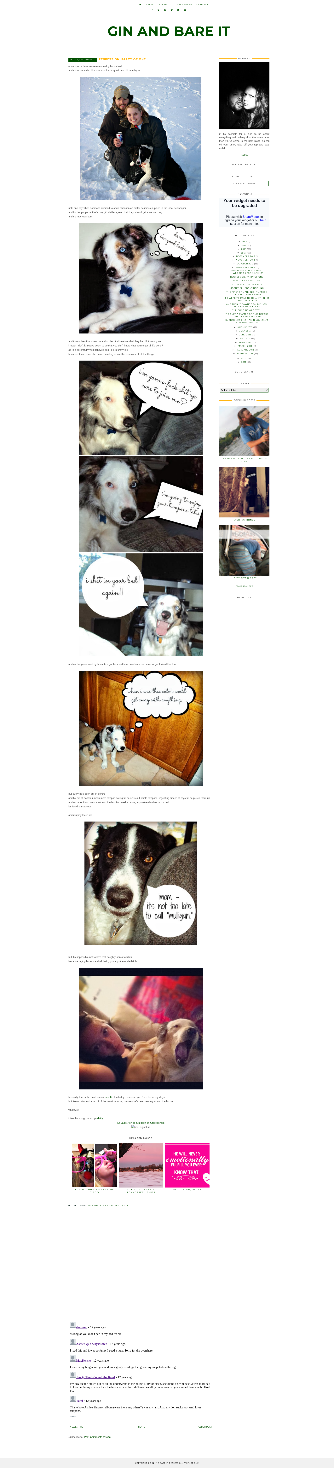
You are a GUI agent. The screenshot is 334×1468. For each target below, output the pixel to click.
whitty (99, 1118)
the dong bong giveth (246, 310)
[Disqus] (140, 1268)
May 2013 (245, 338)
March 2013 (245, 346)
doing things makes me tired (94, 1191)
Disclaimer (184, 4)
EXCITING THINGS (244, 520)
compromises (244, 586)
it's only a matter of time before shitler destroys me (246, 315)
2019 (245, 241)
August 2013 (245, 327)
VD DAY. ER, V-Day (187, 1189)
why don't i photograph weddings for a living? (247, 271)
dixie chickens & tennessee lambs (141, 1191)
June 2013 (245, 334)
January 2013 (245, 353)
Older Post (205, 1426)
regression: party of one (246, 277)
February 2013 (245, 350)
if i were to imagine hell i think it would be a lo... (246, 299)
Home (141, 1426)
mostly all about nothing (247, 288)
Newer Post (77, 1426)
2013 (243, 253)
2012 (244, 358)
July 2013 (245, 331)
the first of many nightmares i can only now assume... (247, 293)
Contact (202, 4)
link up (124, 1205)
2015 (244, 245)
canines (114, 1205)
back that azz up (98, 1205)
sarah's (109, 1097)
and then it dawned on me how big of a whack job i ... (247, 305)
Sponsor (165, 4)
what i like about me (246, 280)
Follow (244, 155)
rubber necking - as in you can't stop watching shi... (246, 321)
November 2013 (246, 260)
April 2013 (245, 342)
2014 (244, 249)
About (150, 4)
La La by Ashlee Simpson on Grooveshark (140, 1122)
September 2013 (245, 267)
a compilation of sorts (247, 284)
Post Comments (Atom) (97, 1437)
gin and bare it (169, 31)
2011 (244, 362)
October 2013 (245, 263)
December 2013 (246, 256)
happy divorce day (244, 578)
